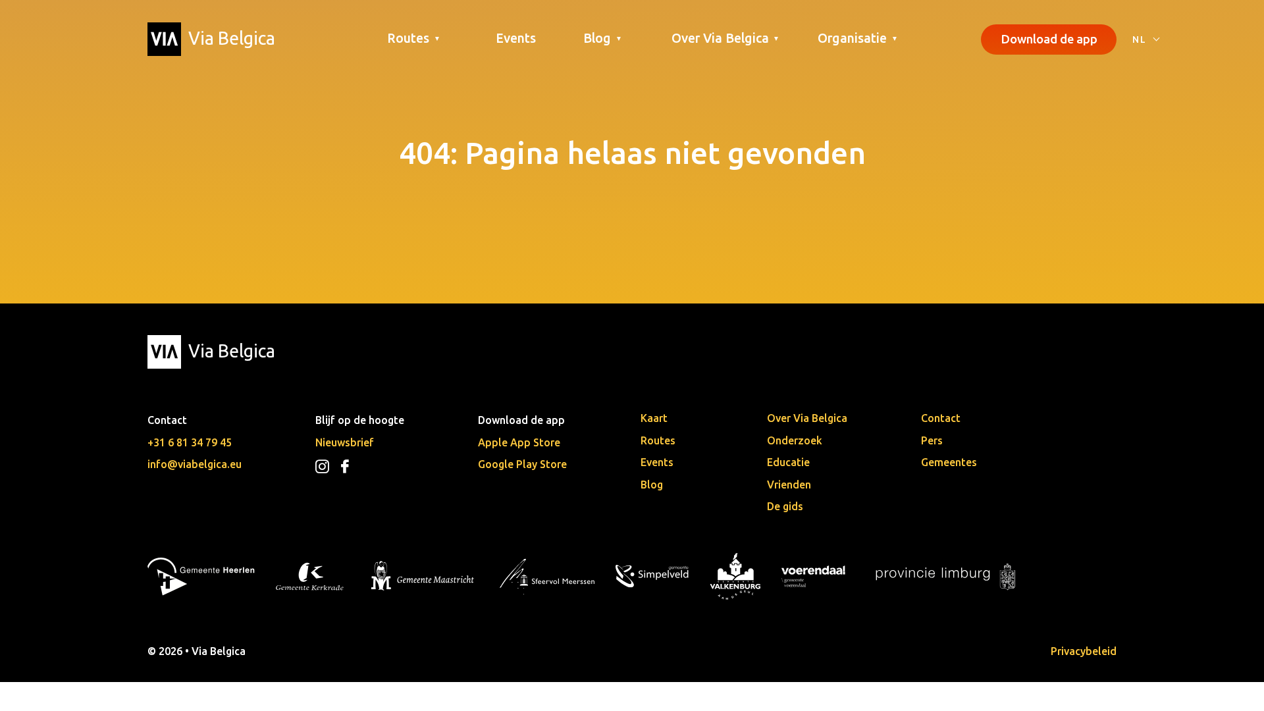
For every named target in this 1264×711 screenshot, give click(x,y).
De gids (785, 506)
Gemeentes (949, 462)
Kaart (654, 418)
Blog (652, 484)
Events (516, 38)
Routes (658, 440)
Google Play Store (522, 464)
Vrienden (789, 484)
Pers (932, 440)
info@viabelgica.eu (194, 464)
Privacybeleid (1084, 651)
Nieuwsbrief (344, 442)
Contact (941, 418)
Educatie (788, 462)
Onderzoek (794, 440)
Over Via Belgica (807, 418)
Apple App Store (519, 442)
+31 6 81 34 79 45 (189, 442)
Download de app (1049, 38)
